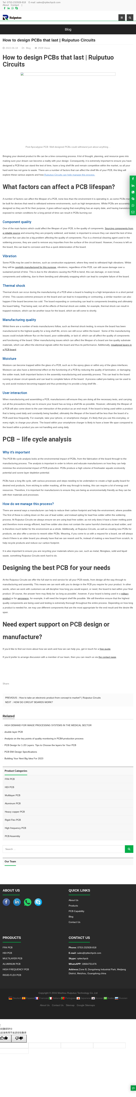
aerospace (23, 598)
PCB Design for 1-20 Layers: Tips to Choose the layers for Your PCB (40, 745)
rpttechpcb (82, 958)
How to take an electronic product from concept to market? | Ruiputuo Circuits (60, 697)
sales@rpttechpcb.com (48, 2)
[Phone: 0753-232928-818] (133, 192)
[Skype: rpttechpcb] (133, 199)
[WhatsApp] (13, 8)
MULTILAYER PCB (12, 958)
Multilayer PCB (12, 795)
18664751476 (89, 964)
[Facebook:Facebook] (133, 179)
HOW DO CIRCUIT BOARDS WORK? (33, 702)
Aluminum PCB (13, 803)
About (6, 5)
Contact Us (74, 922)
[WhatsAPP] (133, 205)
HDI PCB (9, 787)
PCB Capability (76, 911)
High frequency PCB (15, 828)
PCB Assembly (12, 836)
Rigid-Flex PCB (13, 820)
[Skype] (17, 8)
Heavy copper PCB (15, 811)
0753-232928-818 (16, 2)
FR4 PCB (10, 779)
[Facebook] (5, 8)
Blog (68, 29)
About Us (73, 900)
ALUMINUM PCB (11, 964)
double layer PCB (13, 732)
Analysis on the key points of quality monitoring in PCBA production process (43, 738)
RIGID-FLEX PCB (12, 975)
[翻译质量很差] (19, 1039)
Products (73, 905)
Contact (15, 5)
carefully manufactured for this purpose (35, 267)
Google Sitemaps (86, 1005)
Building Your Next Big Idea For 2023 (23, 758)
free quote (105, 649)
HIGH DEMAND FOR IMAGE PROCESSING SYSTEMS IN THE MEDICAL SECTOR (48, 725)
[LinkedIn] (9, 8)
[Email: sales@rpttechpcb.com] (133, 212)
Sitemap (70, 1005)
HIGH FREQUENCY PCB (16, 969)
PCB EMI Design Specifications (20, 751)
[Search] (129, 849)
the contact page (107, 657)
